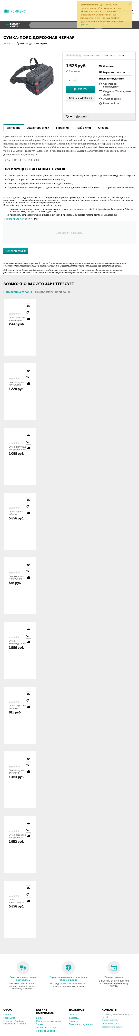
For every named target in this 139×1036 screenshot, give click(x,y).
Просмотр (28, 306)
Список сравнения (45, 1031)
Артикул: (110, 55)
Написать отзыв (92, 55)
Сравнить (84, 117)
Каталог (7, 1014)
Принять (84, 24)
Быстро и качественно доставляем (23, 978)
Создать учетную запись (49, 1021)
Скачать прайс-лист (14, 219)
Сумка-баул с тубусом (16, 512)
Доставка (73, 1018)
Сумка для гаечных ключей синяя (19, 318)
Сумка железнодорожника (18, 642)
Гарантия (73, 1021)
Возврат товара (114, 977)
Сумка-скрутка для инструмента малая (19, 448)
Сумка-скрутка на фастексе (18, 706)
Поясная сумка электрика (16, 771)
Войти (39, 1018)
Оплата (73, 1014)
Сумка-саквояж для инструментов (19, 836)
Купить (82, 89)
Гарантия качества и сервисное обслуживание (68, 978)
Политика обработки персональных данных (14, 1022)
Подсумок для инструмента (16, 577)
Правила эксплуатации (81, 1024)
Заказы (39, 1024)
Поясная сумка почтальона (16, 383)
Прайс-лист (9, 1018)
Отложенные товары (46, 1027)
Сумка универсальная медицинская (16, 902)
